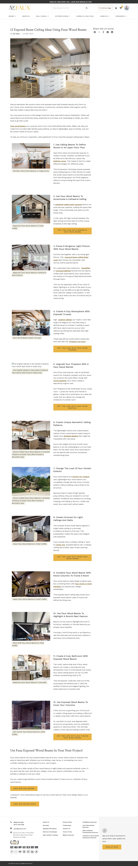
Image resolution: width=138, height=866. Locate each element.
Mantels (26, 16)
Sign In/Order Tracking (50, 835)
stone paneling (59, 381)
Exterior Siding (62, 16)
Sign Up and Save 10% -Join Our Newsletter (71, 2)
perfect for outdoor (81, 477)
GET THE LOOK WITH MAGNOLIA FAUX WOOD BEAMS (72, 231)
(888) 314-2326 (19, 822)
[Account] (116, 8)
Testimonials (67, 825)
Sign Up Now (112, 847)
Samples (104, 16)
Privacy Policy (67, 822)
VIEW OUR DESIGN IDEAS (24, 804)
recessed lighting (63, 271)
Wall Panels (41, 16)
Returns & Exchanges (50, 832)
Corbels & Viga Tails (85, 16)
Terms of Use (67, 832)
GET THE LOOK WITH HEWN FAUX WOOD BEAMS (72, 557)
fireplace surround (77, 342)
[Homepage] (19, 8)
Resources (120, 16)
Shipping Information (49, 828)
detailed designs (71, 436)
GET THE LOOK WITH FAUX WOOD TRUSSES (72, 349)
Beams (11, 16)
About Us (46, 822)
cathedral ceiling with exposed (68, 205)
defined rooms (59, 161)
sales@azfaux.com (20, 828)
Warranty (46, 825)
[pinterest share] (94, 32)
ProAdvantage (105, 8)
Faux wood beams (18, 126)
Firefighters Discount (89, 822)
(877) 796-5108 (19, 824)
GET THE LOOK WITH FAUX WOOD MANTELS (72, 407)
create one (60, 545)
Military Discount (68, 835)
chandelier (85, 268)
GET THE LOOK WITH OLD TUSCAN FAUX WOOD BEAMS (72, 737)
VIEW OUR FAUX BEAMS (23, 788)
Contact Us (66, 828)
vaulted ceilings (65, 320)
